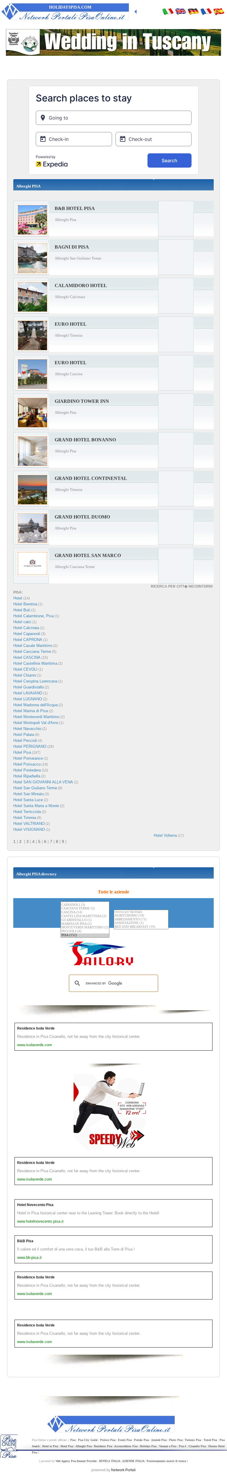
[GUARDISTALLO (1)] (85, 920)
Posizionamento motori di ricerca (166, 1461)
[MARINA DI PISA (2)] (85, 924)
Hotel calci (22, 622)
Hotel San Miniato (28, 794)
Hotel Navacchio (27, 728)
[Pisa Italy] (181, 11)
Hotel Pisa (22, 752)
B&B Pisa (25, 1241)
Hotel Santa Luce (28, 800)
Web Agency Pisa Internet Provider (76, 1461)
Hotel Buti (21, 610)
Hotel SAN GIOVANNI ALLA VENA (43, 782)
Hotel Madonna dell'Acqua (35, 705)
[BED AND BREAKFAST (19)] (141, 927)
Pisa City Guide (88, 1440)
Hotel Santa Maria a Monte (36, 806)
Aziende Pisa (158, 1440)
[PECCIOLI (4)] (85, 931)
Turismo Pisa (193, 1440)
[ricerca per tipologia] (141, 912)
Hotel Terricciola (27, 811)
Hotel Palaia (23, 734)
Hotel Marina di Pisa (30, 711)
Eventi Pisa (125, 1440)
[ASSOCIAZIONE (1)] (141, 923)
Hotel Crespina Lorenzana (35, 681)
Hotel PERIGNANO (29, 746)
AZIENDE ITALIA (133, 1461)
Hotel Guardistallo (28, 687)
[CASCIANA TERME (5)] (85, 909)
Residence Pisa (103, 1446)
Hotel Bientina (25, 604)
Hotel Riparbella (26, 776)
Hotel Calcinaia (26, 628)
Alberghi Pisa (83, 1446)
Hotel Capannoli (26, 633)
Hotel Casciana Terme (32, 651)
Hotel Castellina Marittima (35, 663)
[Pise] (206, 11)
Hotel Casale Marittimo (32, 645)
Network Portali (123, 1470)
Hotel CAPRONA (27, 639)
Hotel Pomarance (28, 758)
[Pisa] (168, 11)
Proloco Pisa (107, 1440)
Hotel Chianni (24, 675)
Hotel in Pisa (50, 1446)
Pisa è (182, 1446)
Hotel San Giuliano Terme (35, 788)
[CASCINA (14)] (85, 912)
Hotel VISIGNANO (29, 829)
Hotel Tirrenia (24, 817)
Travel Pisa (210, 1440)
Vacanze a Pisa (167, 1446)
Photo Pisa (175, 1440)
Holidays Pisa (148, 1446)
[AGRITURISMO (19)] (141, 916)
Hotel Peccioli (25, 740)
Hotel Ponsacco (26, 764)
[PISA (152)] (85, 935)
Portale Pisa (141, 1440)
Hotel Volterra (165, 835)
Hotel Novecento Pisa (35, 1205)
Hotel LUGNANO (27, 699)
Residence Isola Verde (36, 1028)
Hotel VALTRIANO (29, 823)
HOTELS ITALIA (109, 1461)
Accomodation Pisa (125, 1446)
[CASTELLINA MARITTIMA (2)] (85, 916)
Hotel (18, 598)
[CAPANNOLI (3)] (85, 905)
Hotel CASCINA (26, 657)
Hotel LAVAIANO (27, 693)
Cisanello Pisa (197, 1446)
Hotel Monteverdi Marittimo (36, 717)
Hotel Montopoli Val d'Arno (35, 722)
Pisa (72, 1440)
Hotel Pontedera (27, 770)
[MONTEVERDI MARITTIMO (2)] (85, 928)
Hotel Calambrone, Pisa (33, 616)
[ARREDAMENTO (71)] (141, 920)
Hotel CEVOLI (25, 669)
